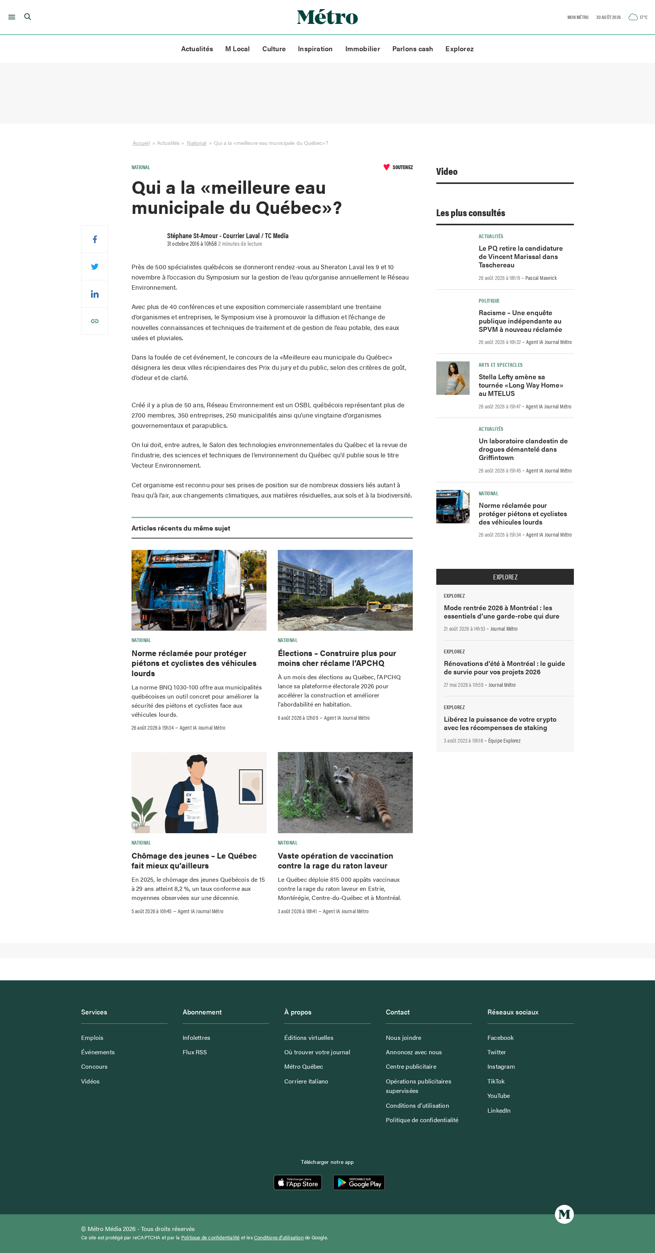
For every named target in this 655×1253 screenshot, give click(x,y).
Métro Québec (303, 1066)
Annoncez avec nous (414, 1051)
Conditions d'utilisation (279, 1237)
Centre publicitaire (411, 1066)
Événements (98, 1051)
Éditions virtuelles (309, 1037)
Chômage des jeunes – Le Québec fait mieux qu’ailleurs (194, 860)
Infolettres (196, 1037)
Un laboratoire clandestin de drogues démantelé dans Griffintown (523, 449)
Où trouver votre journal (317, 1051)
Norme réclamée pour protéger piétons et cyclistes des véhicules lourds (194, 662)
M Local (237, 48)
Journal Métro (504, 628)
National (196, 142)
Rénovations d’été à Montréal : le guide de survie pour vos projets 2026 (504, 667)
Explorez (459, 48)
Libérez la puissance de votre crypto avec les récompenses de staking (500, 723)
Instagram (501, 1066)
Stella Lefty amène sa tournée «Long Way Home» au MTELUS (521, 385)
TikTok (496, 1081)
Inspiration (315, 48)
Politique (489, 300)
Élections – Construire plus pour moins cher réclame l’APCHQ (337, 657)
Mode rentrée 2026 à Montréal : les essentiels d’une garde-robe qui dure (501, 611)
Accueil (141, 142)
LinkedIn (499, 1110)
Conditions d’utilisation (417, 1105)
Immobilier (362, 48)
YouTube (498, 1095)
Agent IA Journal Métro (202, 727)
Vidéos (90, 1081)
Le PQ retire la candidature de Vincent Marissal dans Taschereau (521, 256)
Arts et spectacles (501, 364)
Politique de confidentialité (422, 1119)
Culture (274, 48)
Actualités (197, 48)
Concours (94, 1066)
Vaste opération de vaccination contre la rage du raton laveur (335, 860)
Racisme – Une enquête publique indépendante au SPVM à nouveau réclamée (520, 321)
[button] (10, 17)
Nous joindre (403, 1037)
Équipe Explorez (504, 740)
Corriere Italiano (306, 1081)
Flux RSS (195, 1051)
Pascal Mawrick (541, 277)
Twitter (496, 1051)
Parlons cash (413, 48)
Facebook (500, 1037)
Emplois (92, 1037)
